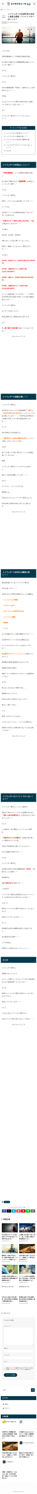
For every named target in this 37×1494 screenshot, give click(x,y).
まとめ (8, 150)
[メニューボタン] (3, 4)
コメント (7, 1326)
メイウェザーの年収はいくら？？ (17, 133)
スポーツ (7, 1202)
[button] (4, 1211)
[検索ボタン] (34, 4)
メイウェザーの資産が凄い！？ (17, 136)
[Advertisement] (18, 365)
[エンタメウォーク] (18, 4)
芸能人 (7, 1404)
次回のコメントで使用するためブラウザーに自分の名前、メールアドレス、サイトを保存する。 (19, 1368)
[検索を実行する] (33, 1390)
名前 (6, 1348)
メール (6, 1355)
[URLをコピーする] (33, 1211)
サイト (6, 1361)
